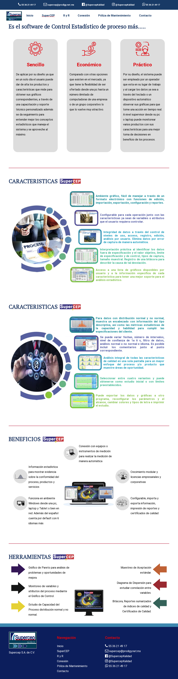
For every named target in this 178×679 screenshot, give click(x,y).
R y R (66, 15)
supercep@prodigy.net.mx (124, 651)
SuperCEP (48, 15)
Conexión (84, 15)
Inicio (29, 15)
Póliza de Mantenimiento (114, 15)
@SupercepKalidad (120, 656)
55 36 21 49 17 (152, 5)
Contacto (145, 15)
